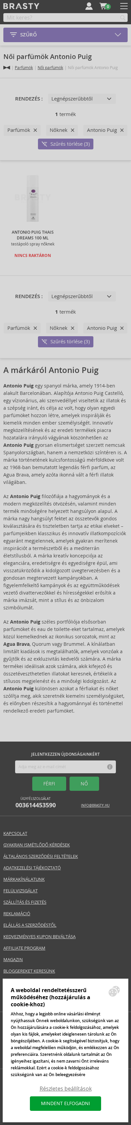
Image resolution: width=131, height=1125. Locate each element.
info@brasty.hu (95, 805)
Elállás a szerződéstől (29, 925)
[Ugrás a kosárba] (103, 6)
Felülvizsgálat (20, 891)
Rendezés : (29, 99)
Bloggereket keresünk (29, 971)
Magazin (13, 959)
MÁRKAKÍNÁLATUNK (24, 879)
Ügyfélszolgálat (35, 803)
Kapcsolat (15, 833)
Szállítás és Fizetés (24, 902)
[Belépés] (89, 6)
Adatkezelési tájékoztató (32, 868)
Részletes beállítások (66, 1088)
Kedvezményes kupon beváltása (39, 937)
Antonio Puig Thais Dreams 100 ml (33, 235)
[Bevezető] (6, 67)
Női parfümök (50, 67)
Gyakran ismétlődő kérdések (36, 845)
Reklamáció (16, 914)
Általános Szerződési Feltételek (40, 856)
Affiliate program (24, 948)
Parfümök (24, 67)
